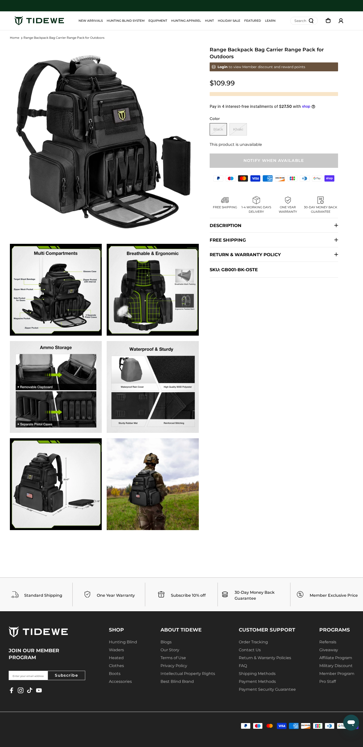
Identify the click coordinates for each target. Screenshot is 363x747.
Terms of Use (173, 657)
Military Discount (336, 665)
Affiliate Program (335, 657)
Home (14, 38)
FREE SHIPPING (228, 240)
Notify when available (273, 160)
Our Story (170, 650)
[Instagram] (20, 690)
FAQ (243, 665)
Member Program (336, 673)
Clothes (116, 665)
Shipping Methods (257, 673)
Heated (116, 657)
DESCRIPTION (226, 225)
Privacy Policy (174, 665)
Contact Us (250, 650)
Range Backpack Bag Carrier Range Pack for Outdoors (63, 38)
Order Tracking (253, 642)
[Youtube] (39, 690)
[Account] (341, 20)
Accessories (120, 681)
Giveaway (328, 650)
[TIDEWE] (39, 20)
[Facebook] (11, 690)
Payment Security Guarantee (267, 689)
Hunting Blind (123, 642)
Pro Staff (327, 681)
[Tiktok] (30, 690)
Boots (115, 673)
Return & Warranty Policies (265, 657)
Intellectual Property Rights (188, 673)
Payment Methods (257, 681)
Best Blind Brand (177, 681)
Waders (116, 650)
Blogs (166, 642)
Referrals (327, 642)
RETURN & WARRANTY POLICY (245, 254)
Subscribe (66, 675)
